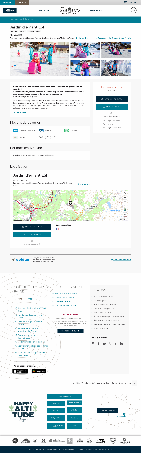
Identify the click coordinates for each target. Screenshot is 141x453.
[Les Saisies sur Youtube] (104, 345)
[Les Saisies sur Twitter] (110, 345)
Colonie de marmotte (65, 305)
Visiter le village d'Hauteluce (31, 342)
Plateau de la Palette (64, 297)
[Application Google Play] (38, 371)
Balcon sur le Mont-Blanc (67, 293)
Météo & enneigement (104, 308)
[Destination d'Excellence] (35, 441)
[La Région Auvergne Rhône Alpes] (57, 440)
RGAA (110, 449)
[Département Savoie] (43, 441)
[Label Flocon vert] (70, 441)
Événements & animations (106, 320)
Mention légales (35, 449)
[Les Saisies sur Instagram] (93, 345)
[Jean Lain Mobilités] (125, 441)
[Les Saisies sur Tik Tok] (115, 345)
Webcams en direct (103, 312)
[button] (135, 2)
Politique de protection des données (59, 449)
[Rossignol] (113, 441)
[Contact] (124, 2)
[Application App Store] (20, 371)
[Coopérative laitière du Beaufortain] (80, 441)
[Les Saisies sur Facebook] (98, 345)
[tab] (29, 298)
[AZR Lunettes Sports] (100, 441)
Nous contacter (101, 328)
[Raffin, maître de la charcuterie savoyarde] (89, 441)
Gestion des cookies (96, 449)
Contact (81, 449)
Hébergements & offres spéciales (109, 324)
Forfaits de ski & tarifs (104, 296)
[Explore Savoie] (15, 441)
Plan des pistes (101, 300)
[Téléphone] (129, 2)
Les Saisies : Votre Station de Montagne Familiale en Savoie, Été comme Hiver (102, 383)
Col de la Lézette (62, 301)
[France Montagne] (25, 441)
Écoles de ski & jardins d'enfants (109, 316)
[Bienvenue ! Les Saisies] (23, 411)
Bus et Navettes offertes (105, 304)
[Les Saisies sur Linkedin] (121, 345)
